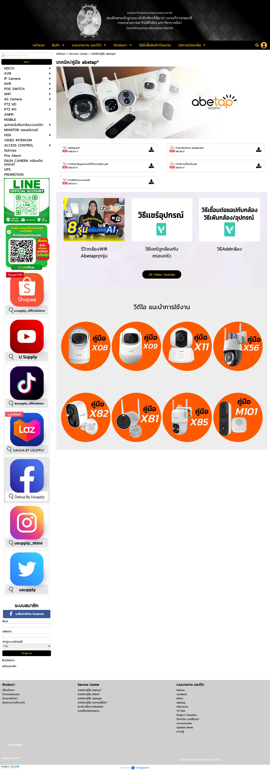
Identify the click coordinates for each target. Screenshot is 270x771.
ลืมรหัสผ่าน (8, 660)
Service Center (78, 54)
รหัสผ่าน (7, 631)
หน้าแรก (60, 54)
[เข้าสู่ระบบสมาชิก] (264, 45)
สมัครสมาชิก (9, 666)
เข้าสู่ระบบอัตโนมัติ (12, 642)
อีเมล (5, 621)
